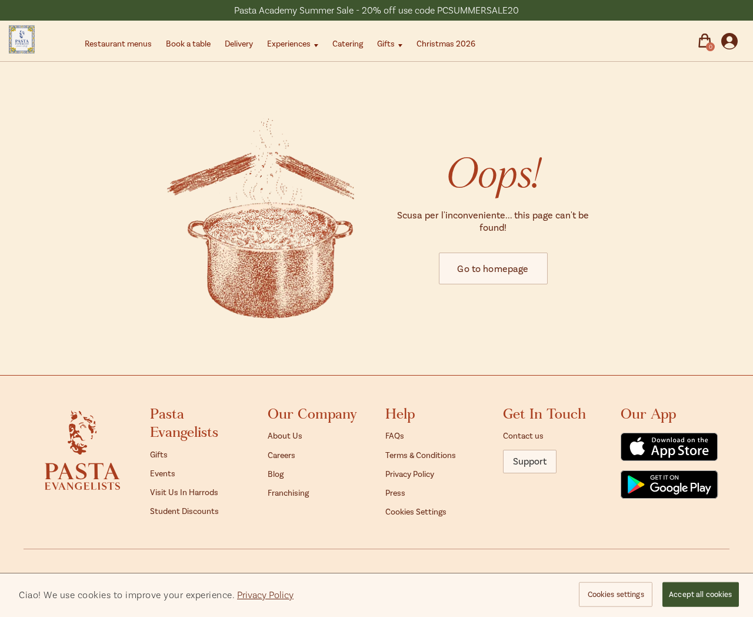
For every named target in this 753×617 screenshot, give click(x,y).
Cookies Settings (416, 511)
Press (395, 492)
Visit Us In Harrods (184, 492)
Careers (281, 455)
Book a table (188, 43)
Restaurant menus (118, 43)
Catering (347, 43)
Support (530, 460)
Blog (276, 474)
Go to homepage (492, 268)
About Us (285, 435)
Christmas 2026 (446, 43)
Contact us (523, 435)
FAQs (394, 435)
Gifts (386, 43)
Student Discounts (184, 511)
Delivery (239, 43)
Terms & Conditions (420, 455)
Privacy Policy (409, 474)
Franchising (288, 492)
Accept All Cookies (700, 594)
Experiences (289, 43)
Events (162, 473)
